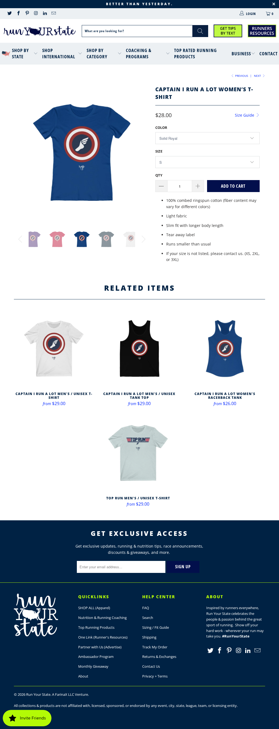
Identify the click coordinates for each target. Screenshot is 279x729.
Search (147, 617)
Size (158, 151)
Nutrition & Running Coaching (102, 617)
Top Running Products (96, 627)
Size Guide (245, 115)
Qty (158, 175)
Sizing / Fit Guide (155, 627)
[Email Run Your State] (53, 13)
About (83, 676)
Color (161, 127)
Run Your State (38, 694)
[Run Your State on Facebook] (18, 13)
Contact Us (151, 666)
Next (258, 76)
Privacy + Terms (155, 676)
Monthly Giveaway (93, 666)
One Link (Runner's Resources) (103, 637)
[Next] (142, 152)
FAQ (145, 607)
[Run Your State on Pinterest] (27, 13)
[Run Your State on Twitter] (9, 13)
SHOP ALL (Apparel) (94, 607)
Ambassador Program (96, 656)
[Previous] (21, 152)
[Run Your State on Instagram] (35, 13)
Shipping (149, 637)
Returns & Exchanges (159, 656)
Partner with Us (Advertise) (100, 647)
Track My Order (154, 647)
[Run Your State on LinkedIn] (44, 13)
